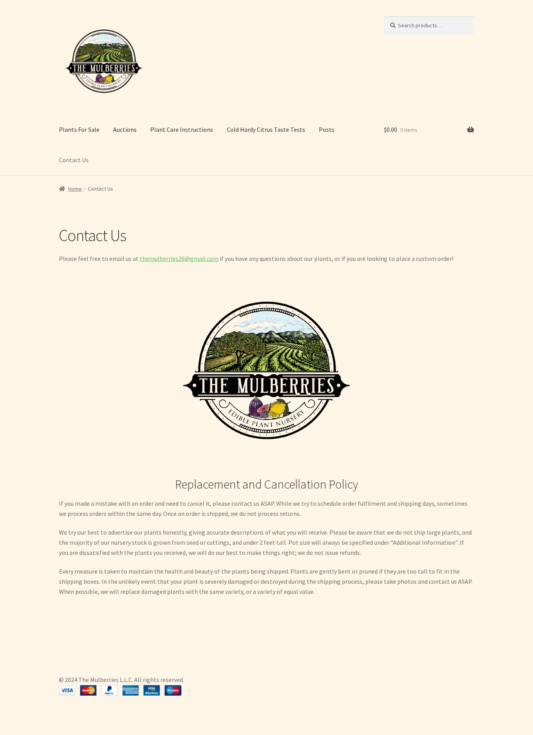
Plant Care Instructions (181, 129)
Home (75, 188)
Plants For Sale (79, 129)
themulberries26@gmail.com (179, 258)
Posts (326, 129)
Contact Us (74, 160)
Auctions (125, 129)
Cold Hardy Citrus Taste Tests (266, 129)
